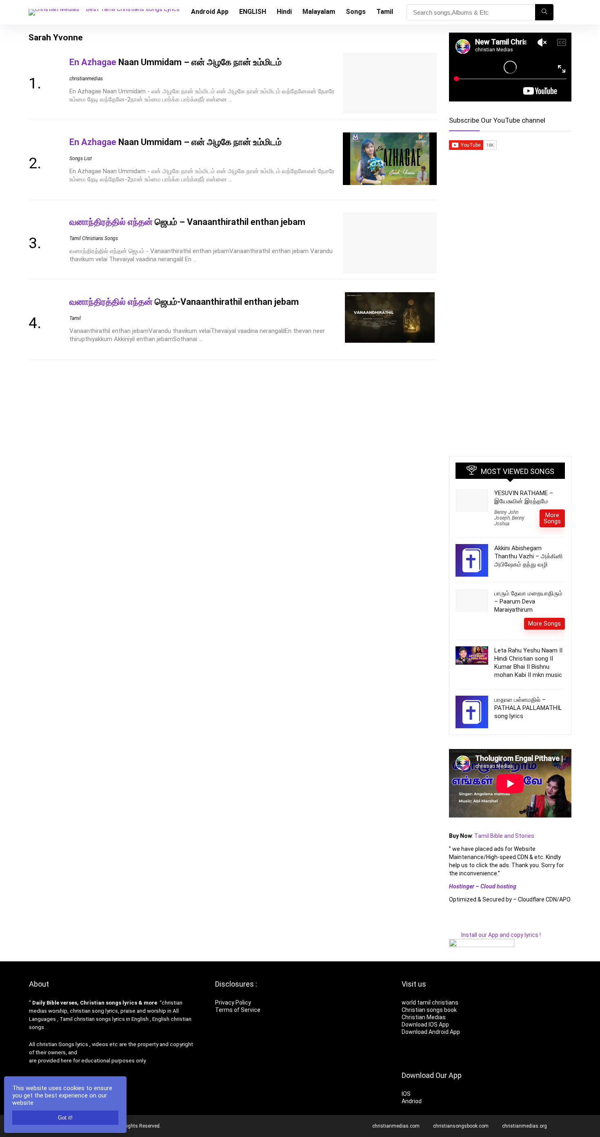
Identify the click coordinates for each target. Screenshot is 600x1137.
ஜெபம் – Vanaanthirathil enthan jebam (187, 222)
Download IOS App (425, 1024)
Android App (210, 11)
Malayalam (318, 11)
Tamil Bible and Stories (505, 836)
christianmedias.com (396, 1126)
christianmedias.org (524, 1126)
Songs (356, 11)
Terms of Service (237, 1010)
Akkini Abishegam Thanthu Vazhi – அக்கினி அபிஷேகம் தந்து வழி (528, 556)
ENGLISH (252, 11)
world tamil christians (430, 1002)
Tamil (384, 11)
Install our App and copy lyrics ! (495, 935)
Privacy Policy (233, 1002)
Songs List (80, 158)
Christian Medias (424, 1017)
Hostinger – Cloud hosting (482, 886)
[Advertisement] (510, 319)
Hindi (284, 11)
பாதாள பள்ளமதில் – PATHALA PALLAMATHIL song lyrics (528, 708)
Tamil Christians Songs (93, 238)
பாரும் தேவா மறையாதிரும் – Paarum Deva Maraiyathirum (528, 601)
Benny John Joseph (506, 515)
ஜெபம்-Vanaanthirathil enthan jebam (184, 302)
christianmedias (86, 79)
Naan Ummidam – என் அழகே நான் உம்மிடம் (175, 62)
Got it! (65, 1118)
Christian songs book (429, 1010)
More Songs (552, 518)
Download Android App (431, 1032)
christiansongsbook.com (461, 1126)
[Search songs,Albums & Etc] (544, 12)
